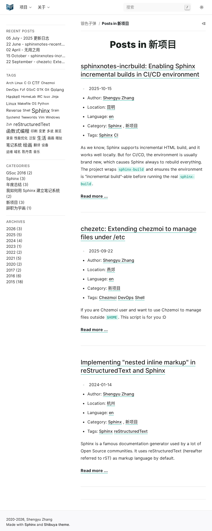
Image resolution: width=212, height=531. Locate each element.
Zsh (9, 124)
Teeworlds (29, 117)
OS (34, 103)
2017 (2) (13, 270)
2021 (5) (13, 258)
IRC (39, 96)
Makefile (24, 103)
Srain (55, 110)
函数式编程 (17, 131)
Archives (15, 222)
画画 (51, 138)
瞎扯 (59, 138)
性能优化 (21, 138)
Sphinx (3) (16, 178)
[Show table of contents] (204, 23)
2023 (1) (14, 246)
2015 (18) (14, 281)
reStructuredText (31, 124)
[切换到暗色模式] (202, 7)
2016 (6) (13, 275)
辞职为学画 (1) (19, 208)
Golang (57, 89)
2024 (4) (14, 240)
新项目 (131, 125)
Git (47, 90)
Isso (47, 96)
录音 (9, 138)
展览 (58, 131)
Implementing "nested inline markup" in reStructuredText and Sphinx (138, 366)
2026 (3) (14, 228)
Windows (53, 117)
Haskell (13, 96)
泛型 (32, 138)
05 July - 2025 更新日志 (27, 38)
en (111, 116)
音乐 (36, 152)
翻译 (37, 145)
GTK (40, 90)
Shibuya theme (56, 524)
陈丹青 (27, 152)
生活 (41, 138)
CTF (36, 82)
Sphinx (41, 110)
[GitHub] (195, 7)
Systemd (13, 117)
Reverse (13, 110)
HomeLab (28, 96)
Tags (11, 75)
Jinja (54, 96)
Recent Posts (20, 31)
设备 (45, 145)
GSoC (30, 90)
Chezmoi (48, 83)
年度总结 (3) (17, 184)
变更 (42, 131)
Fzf (22, 90)
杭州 (111, 403)
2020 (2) (14, 264)
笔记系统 (14, 144)
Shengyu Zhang (118, 97)
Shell (26, 110)
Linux (11, 103)
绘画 (27, 145)
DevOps (12, 90)
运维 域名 (13, 152)
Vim (41, 117)
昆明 (111, 107)
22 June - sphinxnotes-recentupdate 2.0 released (52, 44)
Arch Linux (14, 83)
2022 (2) (14, 252)
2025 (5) (14, 234)
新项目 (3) (15, 202)
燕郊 (111, 269)
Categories (18, 166)
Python (43, 103)
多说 (50, 131)
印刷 (34, 131)
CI (29, 83)
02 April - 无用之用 (23, 49)
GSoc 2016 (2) (19, 172)
